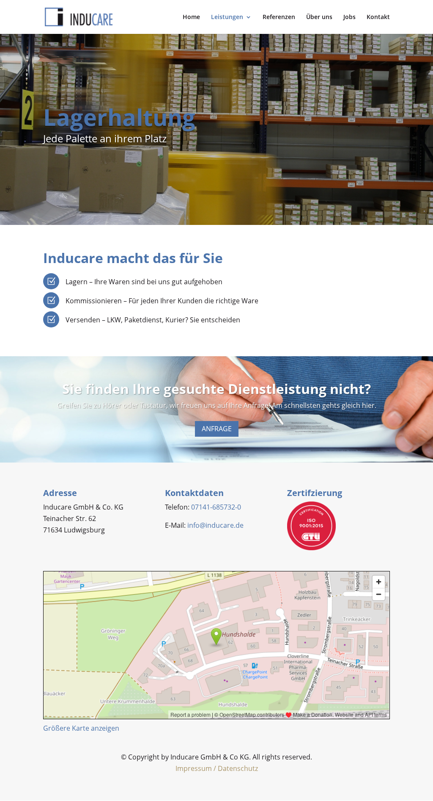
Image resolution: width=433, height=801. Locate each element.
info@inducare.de (215, 525)
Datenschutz (238, 768)
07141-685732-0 (216, 507)
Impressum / (196, 768)
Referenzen (279, 17)
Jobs (349, 17)
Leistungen (227, 17)
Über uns (319, 17)
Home (191, 17)
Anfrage (217, 428)
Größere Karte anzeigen (81, 728)
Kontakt (378, 17)
